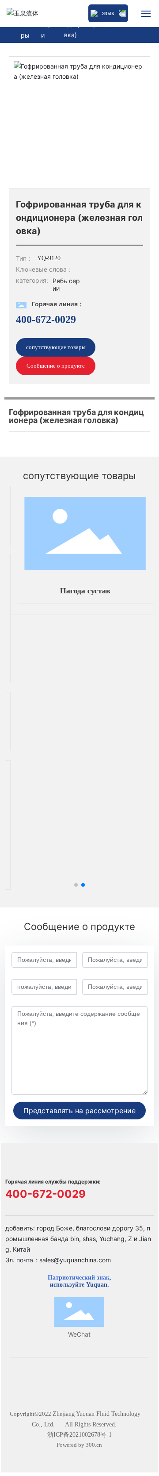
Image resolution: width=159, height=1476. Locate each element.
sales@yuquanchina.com (75, 1260)
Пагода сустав (82, 590)
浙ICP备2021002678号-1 (79, 1434)
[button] (76, 885)
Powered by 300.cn (79, 1444)
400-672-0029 (46, 319)
